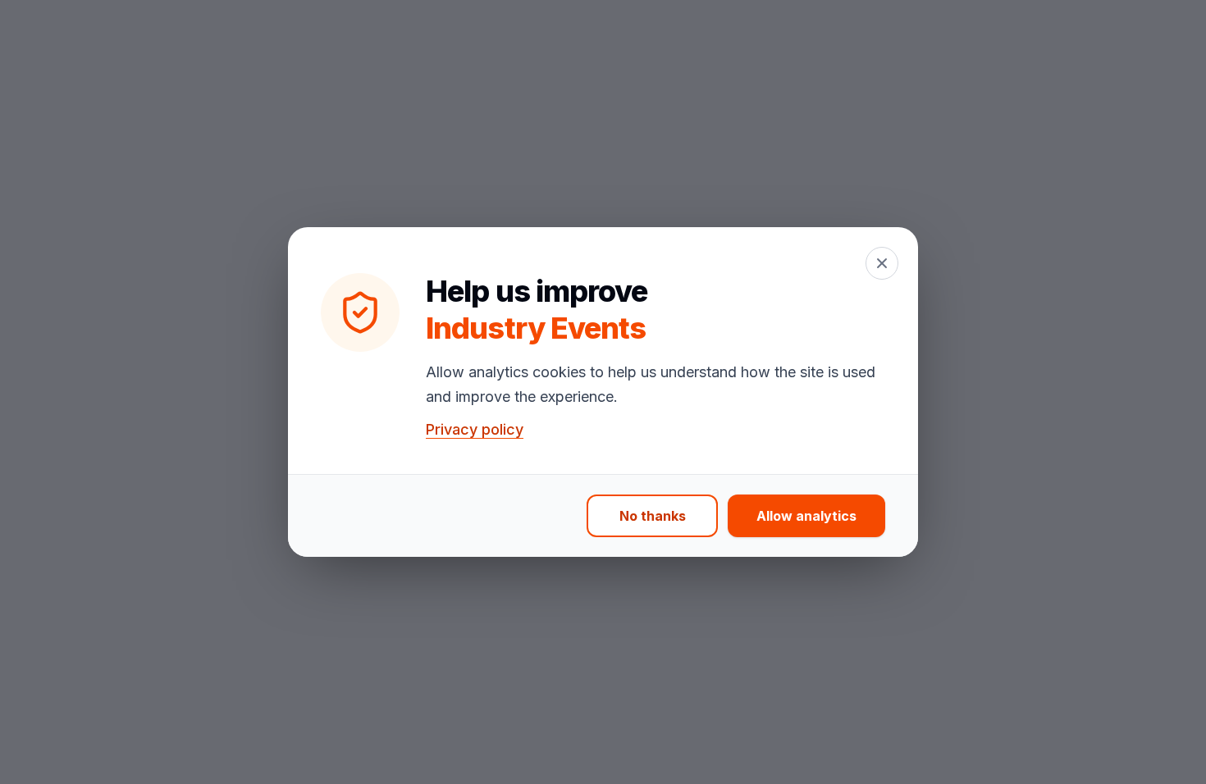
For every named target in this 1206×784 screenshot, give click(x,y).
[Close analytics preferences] (882, 263)
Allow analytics (806, 516)
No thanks (652, 516)
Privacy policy (474, 429)
